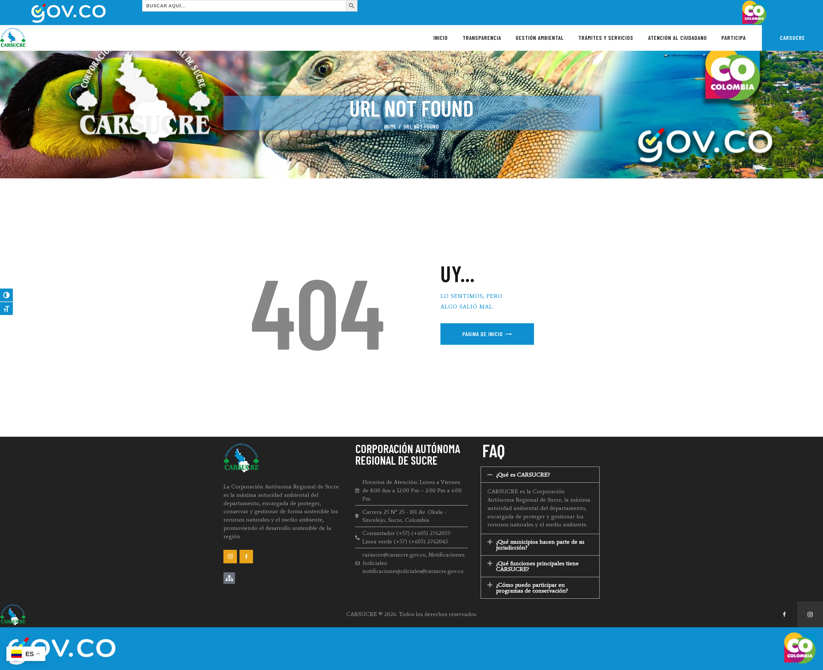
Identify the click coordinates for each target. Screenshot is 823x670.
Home (390, 126)
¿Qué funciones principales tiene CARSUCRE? (537, 566)
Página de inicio (482, 333)
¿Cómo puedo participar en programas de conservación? (532, 587)
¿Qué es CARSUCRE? (523, 474)
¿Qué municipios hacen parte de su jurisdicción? (540, 544)
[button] (540, 474)
